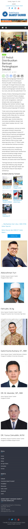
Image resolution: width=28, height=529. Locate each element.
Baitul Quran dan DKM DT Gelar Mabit (12, 231)
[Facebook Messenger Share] (10, 76)
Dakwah (3, 478)
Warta (2, 461)
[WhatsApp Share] (3, 76)
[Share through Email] (18, 76)
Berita (4, 54)
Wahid (15, 72)
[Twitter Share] (14, 76)
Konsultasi (3, 466)
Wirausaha (3, 486)
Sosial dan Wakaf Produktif (7, 481)
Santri (2, 493)
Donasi (2, 468)
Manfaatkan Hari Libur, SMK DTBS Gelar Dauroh (14, 225)
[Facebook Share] (7, 76)
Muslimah (3, 491)
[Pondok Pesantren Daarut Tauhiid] (2, 27)
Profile (2, 458)
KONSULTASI (14, 236)
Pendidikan (3, 483)
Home (2, 456)
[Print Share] (22, 76)
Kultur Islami (4, 488)
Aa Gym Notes (4, 463)
